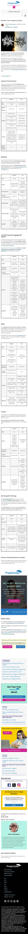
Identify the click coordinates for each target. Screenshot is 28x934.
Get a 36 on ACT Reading (9, 773)
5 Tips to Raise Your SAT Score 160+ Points (14, 696)
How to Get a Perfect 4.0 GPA (10, 667)
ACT (5, 880)
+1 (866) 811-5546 (15, 5)
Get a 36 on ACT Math (8, 771)
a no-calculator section (20, 335)
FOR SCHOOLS (8, 875)
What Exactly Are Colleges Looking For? (13, 674)
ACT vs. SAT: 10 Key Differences (11, 676)
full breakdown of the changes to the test (15, 623)
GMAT (6, 888)
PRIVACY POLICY (8, 897)
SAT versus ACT (9, 27)
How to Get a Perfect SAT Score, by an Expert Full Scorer (12, 717)
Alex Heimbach (12, 24)
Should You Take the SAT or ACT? (12, 672)
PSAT (5, 882)
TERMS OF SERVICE (9, 895)
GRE (5, 886)
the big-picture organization (7, 249)
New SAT (15, 27)
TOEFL (6, 890)
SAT (5, 878)
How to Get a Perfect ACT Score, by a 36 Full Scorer (13, 765)
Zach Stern (6, 76)
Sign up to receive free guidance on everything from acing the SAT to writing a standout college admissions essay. (14, 798)
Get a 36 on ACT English (9, 768)
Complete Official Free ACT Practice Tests (12, 761)
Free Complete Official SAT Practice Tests (12, 712)
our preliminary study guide (8, 634)
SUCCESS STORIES (9, 871)
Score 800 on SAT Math (9, 720)
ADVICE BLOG (8, 873)
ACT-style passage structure (8, 245)
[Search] (22, 15)
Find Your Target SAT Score (10, 710)
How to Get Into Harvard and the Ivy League (13, 664)
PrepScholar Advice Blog (14, 11)
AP (5, 884)
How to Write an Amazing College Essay (13, 669)
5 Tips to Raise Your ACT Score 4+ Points (14, 699)
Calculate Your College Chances (11, 679)
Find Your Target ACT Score (10, 758)
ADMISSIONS (7, 892)
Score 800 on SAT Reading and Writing (13, 722)
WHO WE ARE (8, 869)
